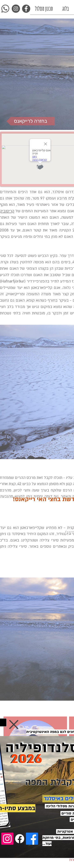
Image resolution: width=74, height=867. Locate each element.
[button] (13, 724)
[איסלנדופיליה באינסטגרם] (7, 839)
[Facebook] (20, 839)
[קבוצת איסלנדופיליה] (32, 839)
